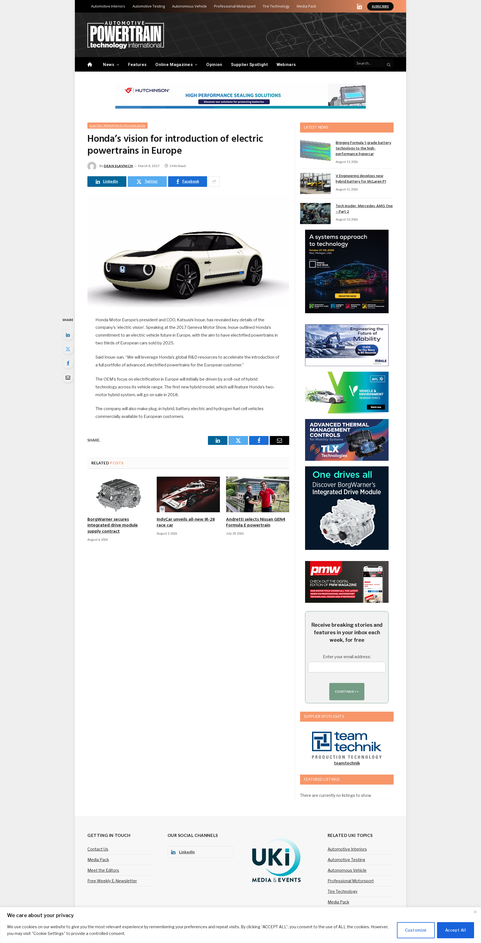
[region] (240, 925)
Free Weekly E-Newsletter (112, 880)
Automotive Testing (148, 6)
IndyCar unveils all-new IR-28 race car (186, 523)
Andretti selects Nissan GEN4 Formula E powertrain (255, 523)
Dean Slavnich (118, 166)
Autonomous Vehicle (189, 6)
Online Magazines (174, 64)
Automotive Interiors (108, 6)
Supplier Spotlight (249, 64)
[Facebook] (67, 363)
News (108, 64)
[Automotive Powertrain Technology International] (125, 35)
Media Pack (306, 6)
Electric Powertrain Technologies (117, 125)
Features (137, 64)
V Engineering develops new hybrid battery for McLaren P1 (361, 179)
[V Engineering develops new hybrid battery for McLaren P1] (315, 183)
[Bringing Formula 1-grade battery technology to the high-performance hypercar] (315, 150)
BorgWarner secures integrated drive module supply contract (112, 526)
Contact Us (97, 849)
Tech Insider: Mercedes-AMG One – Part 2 (364, 209)
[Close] (475, 911)
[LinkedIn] (67, 334)
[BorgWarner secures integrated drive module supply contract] (119, 494)
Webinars (286, 64)
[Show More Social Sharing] (214, 181)
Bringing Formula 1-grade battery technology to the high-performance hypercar (363, 148)
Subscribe (380, 6)
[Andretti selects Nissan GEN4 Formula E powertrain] (257, 494)
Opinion (214, 64)
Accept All (455, 930)
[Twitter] (67, 348)
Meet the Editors (103, 870)
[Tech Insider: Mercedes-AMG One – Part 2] (315, 213)
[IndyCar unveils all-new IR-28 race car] (188, 494)
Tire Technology (276, 6)
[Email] (67, 377)
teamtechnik (347, 763)
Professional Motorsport (235, 6)
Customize (416, 930)
